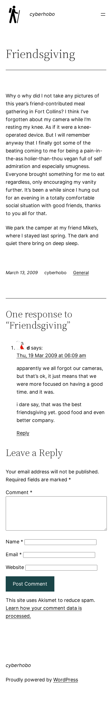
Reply (23, 433)
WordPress (65, 679)
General (81, 272)
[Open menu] (103, 14)
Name (14, 541)
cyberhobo (42, 14)
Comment (19, 492)
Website (15, 567)
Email (14, 554)
